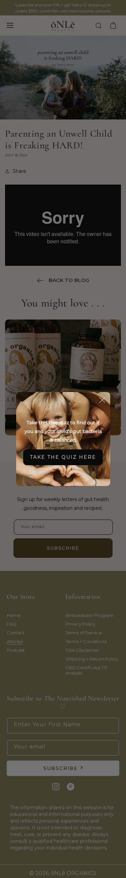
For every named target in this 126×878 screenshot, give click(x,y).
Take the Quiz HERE (63, 457)
